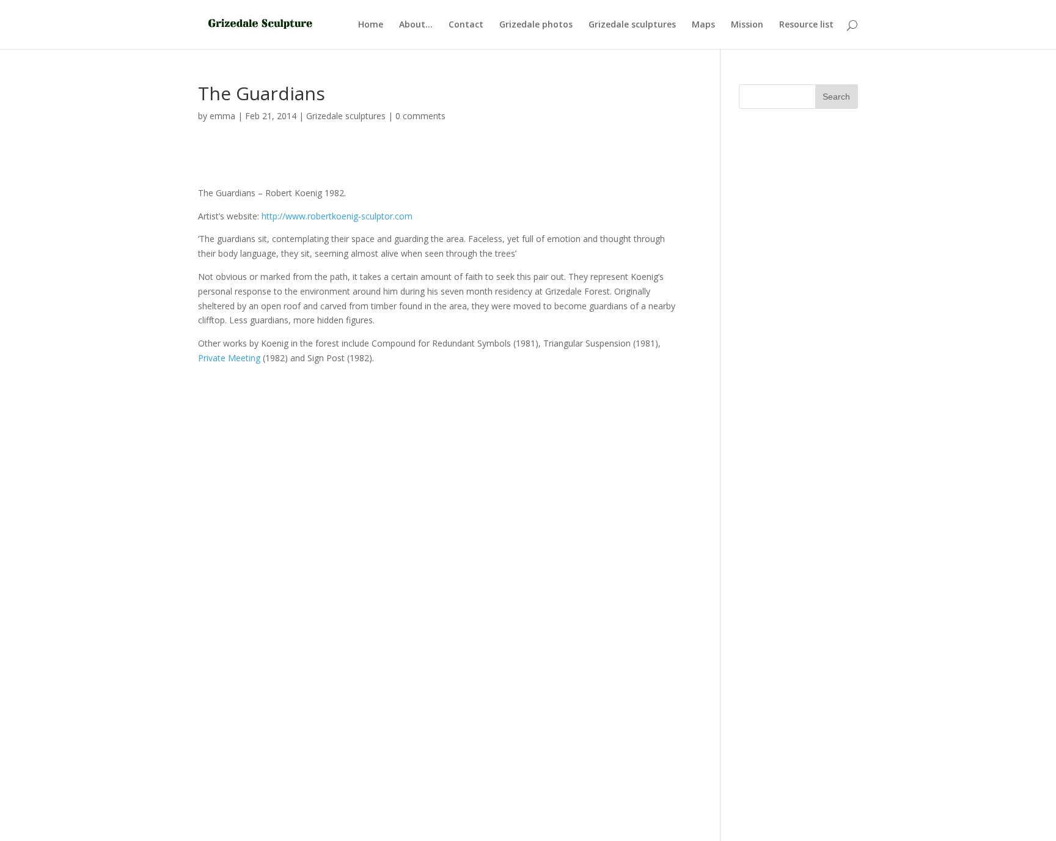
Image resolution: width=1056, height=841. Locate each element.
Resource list (806, 25)
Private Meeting (229, 358)
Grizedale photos (536, 25)
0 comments (420, 116)
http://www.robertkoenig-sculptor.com (337, 216)
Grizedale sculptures (632, 25)
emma (222, 116)
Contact (466, 25)
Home (370, 25)
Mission (747, 25)
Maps (703, 25)
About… (416, 25)
